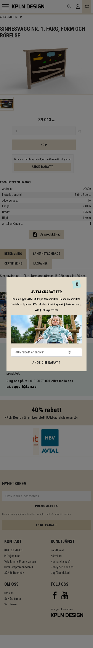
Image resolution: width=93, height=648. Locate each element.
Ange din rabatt (46, 362)
